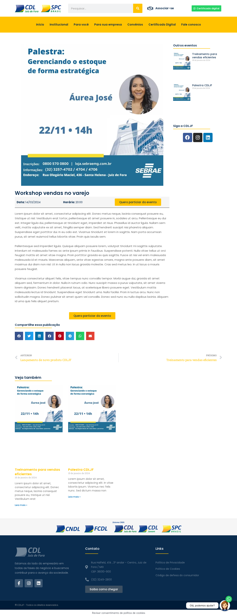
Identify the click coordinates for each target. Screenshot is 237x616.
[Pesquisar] (137, 8)
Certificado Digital (162, 24)
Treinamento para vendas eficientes (204, 55)
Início (40, 24)
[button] (19, 336)
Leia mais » (21, 505)
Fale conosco (191, 24)
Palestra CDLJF (202, 85)
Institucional (59, 24)
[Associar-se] (150, 8)
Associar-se (164, 8)
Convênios (135, 24)
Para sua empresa (108, 24)
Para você (81, 24)
